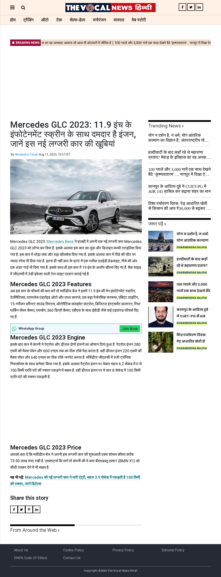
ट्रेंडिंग (28, 19)
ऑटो (45, 19)
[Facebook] (182, 7)
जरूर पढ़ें (155, 223)
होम (13, 19)
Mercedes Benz (60, 241)
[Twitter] (191, 7)
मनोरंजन (99, 19)
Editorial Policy (173, 550)
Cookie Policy (73, 550)
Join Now (130, 328)
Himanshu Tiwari (26, 154)
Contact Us (72, 558)
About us (21, 550)
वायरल (119, 19)
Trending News (164, 126)
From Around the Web (33, 530)
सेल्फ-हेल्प (77, 19)
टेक (59, 19)
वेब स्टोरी (139, 19)
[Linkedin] (199, 7)
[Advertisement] (110, 80)
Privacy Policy (123, 550)
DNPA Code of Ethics (30, 558)
